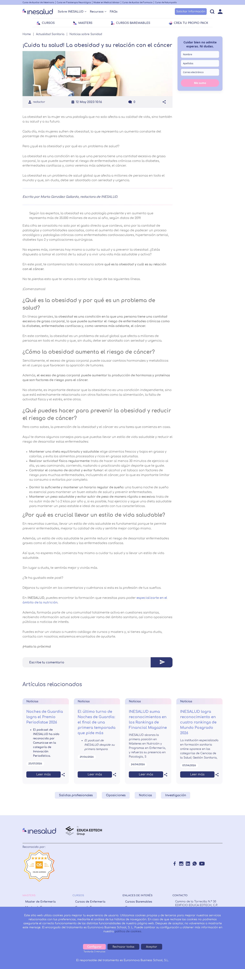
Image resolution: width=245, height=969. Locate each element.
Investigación (175, 795)
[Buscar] (212, 11)
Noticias (145, 795)
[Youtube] (202, 864)
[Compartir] (164, 101)
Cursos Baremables (138, 901)
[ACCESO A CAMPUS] (220, 11)
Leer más (43, 774)
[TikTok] (209, 864)
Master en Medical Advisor (107, 3)
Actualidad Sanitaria (50, 34)
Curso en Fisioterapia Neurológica (74, 3)
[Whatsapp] (194, 864)
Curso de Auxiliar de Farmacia (137, 3)
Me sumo (200, 83)
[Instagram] (181, 864)
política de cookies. (128, 931)
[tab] (97, 662)
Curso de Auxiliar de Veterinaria (38, 3)
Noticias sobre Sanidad (86, 34)
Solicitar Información (190, 11)
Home (26, 34)
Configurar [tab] (94, 946)
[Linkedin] (188, 864)
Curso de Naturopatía (166, 3)
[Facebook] (174, 864)
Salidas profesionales (76, 795)
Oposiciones (116, 795)
